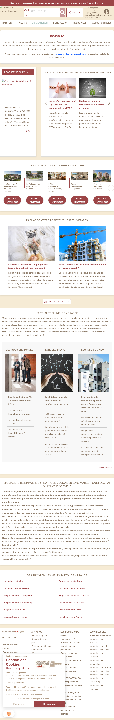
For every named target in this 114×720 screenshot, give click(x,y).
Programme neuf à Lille (14, 609)
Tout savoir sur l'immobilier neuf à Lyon (19, 412)
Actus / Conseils (101, 23)
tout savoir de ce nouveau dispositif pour (57, 3)
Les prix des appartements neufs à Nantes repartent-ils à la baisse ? (92, 435)
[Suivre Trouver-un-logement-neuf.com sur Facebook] (3, 637)
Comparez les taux (58, 302)
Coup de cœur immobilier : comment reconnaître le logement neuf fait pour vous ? (56, 449)
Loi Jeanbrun (40, 23)
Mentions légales (39, 635)
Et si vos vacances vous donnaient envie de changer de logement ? (92, 451)
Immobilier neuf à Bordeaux (72, 588)
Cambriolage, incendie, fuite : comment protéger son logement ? (56, 402)
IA (75, 12)
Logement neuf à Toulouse (71, 602)
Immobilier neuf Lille (99, 646)
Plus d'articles (105, 467)
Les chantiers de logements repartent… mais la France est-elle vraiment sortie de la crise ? (92, 404)
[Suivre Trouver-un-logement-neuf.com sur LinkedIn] (15, 637)
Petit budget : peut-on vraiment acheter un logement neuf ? (55, 417)
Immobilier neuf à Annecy (71, 617)
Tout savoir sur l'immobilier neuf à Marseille (16, 433)
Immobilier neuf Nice (99, 671)
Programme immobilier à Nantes (74, 595)
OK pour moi (49, 704)
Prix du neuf (79, 23)
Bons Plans (60, 23)
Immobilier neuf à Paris (14, 581)
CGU (33, 653)
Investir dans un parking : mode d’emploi (67, 710)
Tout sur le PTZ (67, 639)
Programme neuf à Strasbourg (17, 602)
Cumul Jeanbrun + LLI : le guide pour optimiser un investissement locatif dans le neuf (57, 432)
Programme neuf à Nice (70, 609)
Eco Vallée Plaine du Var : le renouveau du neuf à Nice (20, 400)
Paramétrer (18, 704)
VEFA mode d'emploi (70, 642)
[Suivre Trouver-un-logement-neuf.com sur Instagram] (9, 637)
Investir (22, 23)
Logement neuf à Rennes (15, 617)
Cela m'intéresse (12, 200)
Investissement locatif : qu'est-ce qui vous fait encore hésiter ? (91, 421)
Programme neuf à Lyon (70, 581)
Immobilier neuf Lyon (99, 649)
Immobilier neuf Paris (99, 674)
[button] (9, 714)
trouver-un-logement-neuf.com (70, 54)
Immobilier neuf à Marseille (16, 588)
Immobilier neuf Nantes (100, 667)
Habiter (7, 23)
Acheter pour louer (69, 682)
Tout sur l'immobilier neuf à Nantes (20, 422)
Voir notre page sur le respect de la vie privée (24, 694)
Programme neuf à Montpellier (17, 595)
